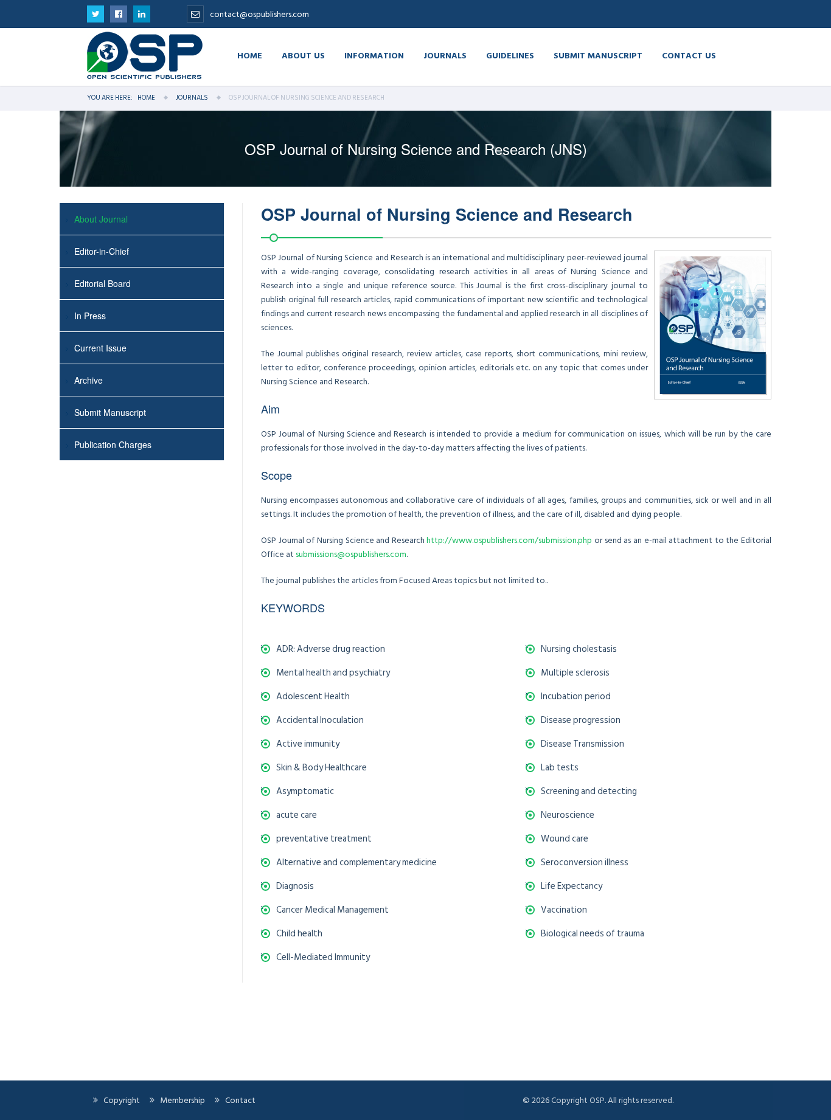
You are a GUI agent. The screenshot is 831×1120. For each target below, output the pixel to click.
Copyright (121, 1100)
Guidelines (510, 55)
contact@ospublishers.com (259, 14)
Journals (445, 55)
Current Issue (100, 348)
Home (249, 55)
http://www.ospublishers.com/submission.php (509, 540)
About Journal (101, 219)
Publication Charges (112, 444)
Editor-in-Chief (101, 251)
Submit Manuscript (598, 55)
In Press (90, 315)
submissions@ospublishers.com (351, 554)
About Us (303, 55)
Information (374, 55)
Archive (88, 380)
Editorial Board (102, 283)
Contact (240, 1100)
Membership (182, 1100)
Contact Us (689, 55)
